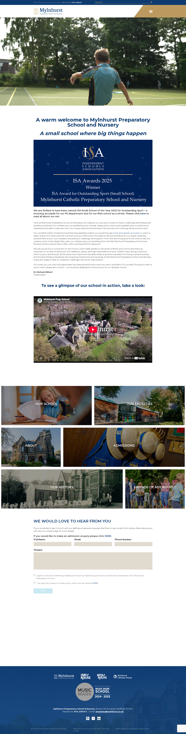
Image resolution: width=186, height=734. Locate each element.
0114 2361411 (77, 2)
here (143, 213)
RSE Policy (97, 729)
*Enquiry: (38, 550)
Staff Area (76, 729)
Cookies (76, 731)
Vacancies (105, 729)
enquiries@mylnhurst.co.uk (110, 711)
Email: (77, 539)
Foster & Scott (144, 729)
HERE (108, 536)
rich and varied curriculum (127, 233)
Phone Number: (123, 539)
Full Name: (39, 539)
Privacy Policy (86, 729)
